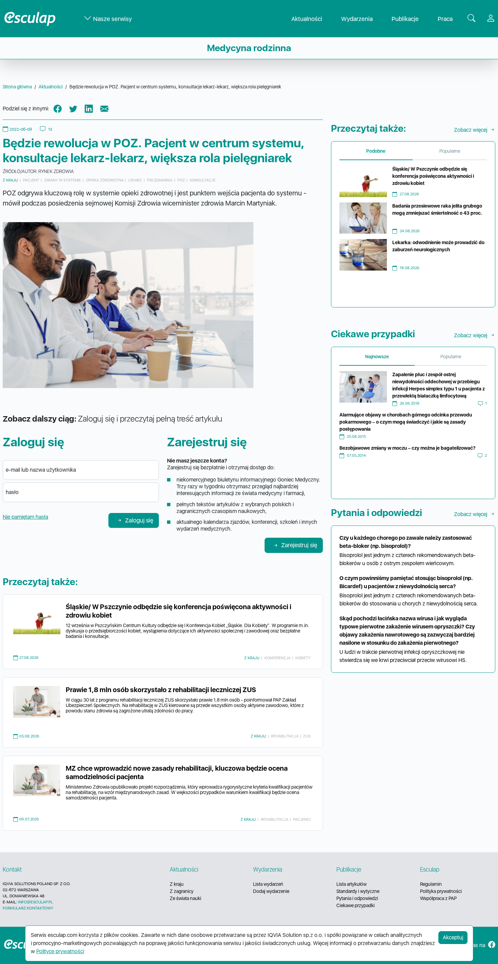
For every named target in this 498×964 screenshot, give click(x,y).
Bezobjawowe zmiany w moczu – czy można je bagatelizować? (407, 448)
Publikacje (405, 18)
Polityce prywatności (60, 951)
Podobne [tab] (376, 151)
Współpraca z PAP (438, 898)
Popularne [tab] (449, 151)
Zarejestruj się (299, 545)
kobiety (303, 658)
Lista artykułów (351, 884)
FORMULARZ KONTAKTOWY (28, 908)
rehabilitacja (284, 736)
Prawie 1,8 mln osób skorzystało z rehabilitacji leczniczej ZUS (161, 690)
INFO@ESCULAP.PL (35, 902)
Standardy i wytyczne (357, 891)
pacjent (31, 180)
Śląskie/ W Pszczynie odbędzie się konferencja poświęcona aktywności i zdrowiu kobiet (433, 176)
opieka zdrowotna (105, 180)
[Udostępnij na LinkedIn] (89, 109)
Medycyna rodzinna (249, 47)
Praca (445, 18)
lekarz (135, 180)
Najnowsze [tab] (377, 356)
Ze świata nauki (185, 898)
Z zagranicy (181, 891)
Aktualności (306, 18)
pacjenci (302, 819)
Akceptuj (453, 937)
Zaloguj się (139, 520)
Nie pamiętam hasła (25, 517)
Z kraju (10, 180)
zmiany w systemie (62, 180)
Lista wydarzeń (268, 884)
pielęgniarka (159, 180)
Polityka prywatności (441, 891)
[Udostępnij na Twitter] (73, 109)
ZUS (307, 736)
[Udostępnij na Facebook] (57, 109)
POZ (181, 180)
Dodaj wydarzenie (271, 891)
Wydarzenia (357, 18)
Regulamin (431, 884)
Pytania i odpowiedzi (357, 898)
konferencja (278, 658)
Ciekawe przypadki (355, 905)
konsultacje (202, 180)
